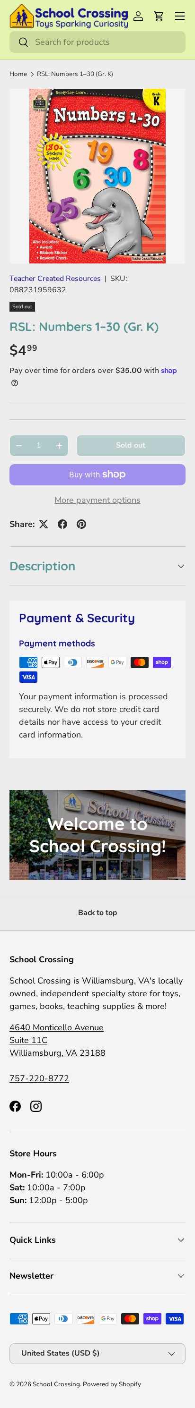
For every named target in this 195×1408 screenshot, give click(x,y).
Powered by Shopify (112, 1384)
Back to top (97, 913)
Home (18, 73)
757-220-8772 (39, 1078)
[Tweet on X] (43, 524)
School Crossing (56, 1384)
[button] (159, 16)
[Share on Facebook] (62, 524)
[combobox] (97, 42)
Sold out (130, 445)
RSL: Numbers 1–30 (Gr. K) (75, 73)
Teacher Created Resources (55, 278)
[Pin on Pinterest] (81, 524)
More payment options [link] (97, 500)
